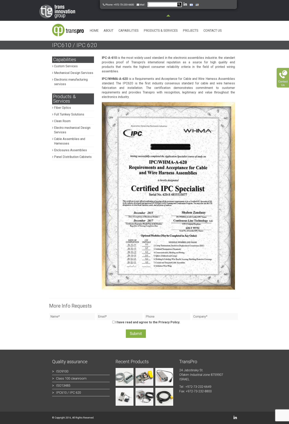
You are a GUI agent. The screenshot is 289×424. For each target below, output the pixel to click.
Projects (190, 30)
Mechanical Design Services (73, 73)
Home (94, 30)
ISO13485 (63, 385)
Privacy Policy (168, 322)
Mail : (142, 4)
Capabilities (129, 30)
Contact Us (212, 30)
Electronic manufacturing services (71, 82)
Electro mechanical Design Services (72, 130)
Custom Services (66, 66)
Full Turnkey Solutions (69, 114)
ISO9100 (62, 371)
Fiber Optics (62, 108)
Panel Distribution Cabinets (73, 157)
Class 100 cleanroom (71, 378)
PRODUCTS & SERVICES (161, 30)
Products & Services (64, 99)
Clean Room (62, 121)
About (108, 30)
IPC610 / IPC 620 (68, 393)
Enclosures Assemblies (70, 150)
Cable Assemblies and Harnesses (69, 141)
